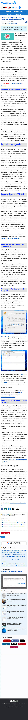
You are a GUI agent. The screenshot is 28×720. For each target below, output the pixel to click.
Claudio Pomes (9, 23)
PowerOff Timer (5, 383)
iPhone (13, 13)
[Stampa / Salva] (17, 509)
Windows (8, 11)
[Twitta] (13, 509)
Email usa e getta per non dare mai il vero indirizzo (12, 552)
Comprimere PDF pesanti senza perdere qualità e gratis (13, 554)
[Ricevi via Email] (15, 8)
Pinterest (21, 644)
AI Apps (9, 14)
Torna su (2, 536)
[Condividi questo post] (26, 22)
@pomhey (15, 23)
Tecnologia (17, 14)
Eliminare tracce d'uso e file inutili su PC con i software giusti (14, 522)
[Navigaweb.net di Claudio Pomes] (8, 5)
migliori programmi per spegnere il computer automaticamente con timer (11, 395)
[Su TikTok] (11, 8)
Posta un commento (5, 533)
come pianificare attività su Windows (10, 238)
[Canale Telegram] (13, 8)
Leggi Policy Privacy (8, 706)
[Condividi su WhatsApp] (5, 509)
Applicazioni (21, 13)
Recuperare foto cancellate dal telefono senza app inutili (14, 550)
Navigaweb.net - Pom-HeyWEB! (8, 703)
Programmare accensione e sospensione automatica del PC (12, 18)
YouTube (7, 641)
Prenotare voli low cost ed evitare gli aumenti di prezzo (13, 565)
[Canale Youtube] (6, 7)
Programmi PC (18, 11)
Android (5, 13)
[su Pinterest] (9, 8)
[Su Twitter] (4, 8)
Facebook (15, 641)
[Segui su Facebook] (1, 8)
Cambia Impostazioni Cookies (18, 706)
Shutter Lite (24, 374)
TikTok (14, 644)
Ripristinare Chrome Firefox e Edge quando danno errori (13, 563)
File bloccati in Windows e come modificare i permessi (12, 520)
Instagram (14, 647)
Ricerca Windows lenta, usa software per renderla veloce (13, 526)
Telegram (6, 644)
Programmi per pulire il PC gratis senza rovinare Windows (13, 524)
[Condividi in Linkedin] (9, 509)
